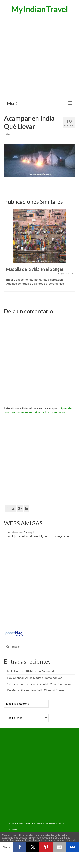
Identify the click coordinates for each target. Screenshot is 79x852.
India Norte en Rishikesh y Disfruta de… (32, 671)
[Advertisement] (39, 56)
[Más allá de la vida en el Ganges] (39, 236)
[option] (39, 252)
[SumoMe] (72, 847)
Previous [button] (7, 254)
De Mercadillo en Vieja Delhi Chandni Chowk (35, 690)
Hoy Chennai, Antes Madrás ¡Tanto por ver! (35, 677)
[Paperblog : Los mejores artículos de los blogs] (14, 633)
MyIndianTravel (39, 9)
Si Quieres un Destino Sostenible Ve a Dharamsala (39, 684)
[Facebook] (19, 847)
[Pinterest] (46, 847)
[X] (33, 847)
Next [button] (71, 254)
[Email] (59, 847)
